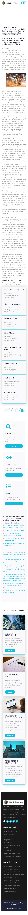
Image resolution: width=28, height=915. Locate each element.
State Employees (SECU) (11, 869)
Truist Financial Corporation (12, 845)
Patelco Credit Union (10, 888)
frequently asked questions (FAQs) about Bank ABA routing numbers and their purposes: (14, 561)
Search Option (10, 433)
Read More (10, 651)
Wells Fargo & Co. (9, 837)
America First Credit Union (12, 885)
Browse (14, 475)
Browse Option (10, 464)
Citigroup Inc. (8, 840)
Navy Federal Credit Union (12, 866)
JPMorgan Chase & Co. (10, 831)
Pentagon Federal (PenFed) (12, 872)
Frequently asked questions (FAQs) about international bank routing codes (14, 585)
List (14, 504)
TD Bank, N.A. (8, 851)
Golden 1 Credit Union (10, 883)
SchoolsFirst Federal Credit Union (14, 875)
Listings (8, 493)
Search (14, 446)
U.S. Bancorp (8, 842)
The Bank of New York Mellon (13, 856)
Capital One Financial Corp (12, 853)
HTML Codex (18, 908)
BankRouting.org (14, 903)
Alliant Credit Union (10, 877)
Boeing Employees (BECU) (12, 880)
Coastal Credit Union (10, 891)
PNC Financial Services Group (12, 848)
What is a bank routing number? (14, 530)
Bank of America (9, 834)
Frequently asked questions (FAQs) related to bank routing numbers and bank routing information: (14, 554)
